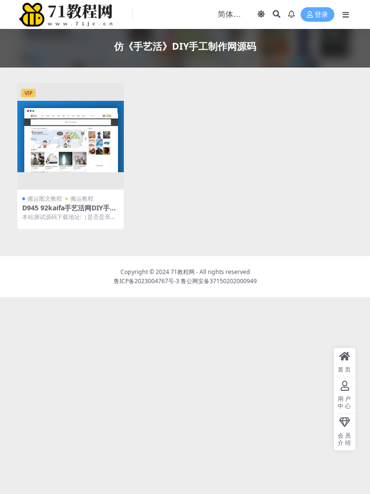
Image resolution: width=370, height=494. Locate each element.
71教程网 (183, 272)
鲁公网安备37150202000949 (219, 281)
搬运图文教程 (44, 198)
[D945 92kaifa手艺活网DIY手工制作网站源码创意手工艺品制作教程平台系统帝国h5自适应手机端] (70, 136)
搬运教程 (81, 198)
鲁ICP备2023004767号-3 (146, 281)
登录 (321, 14)
